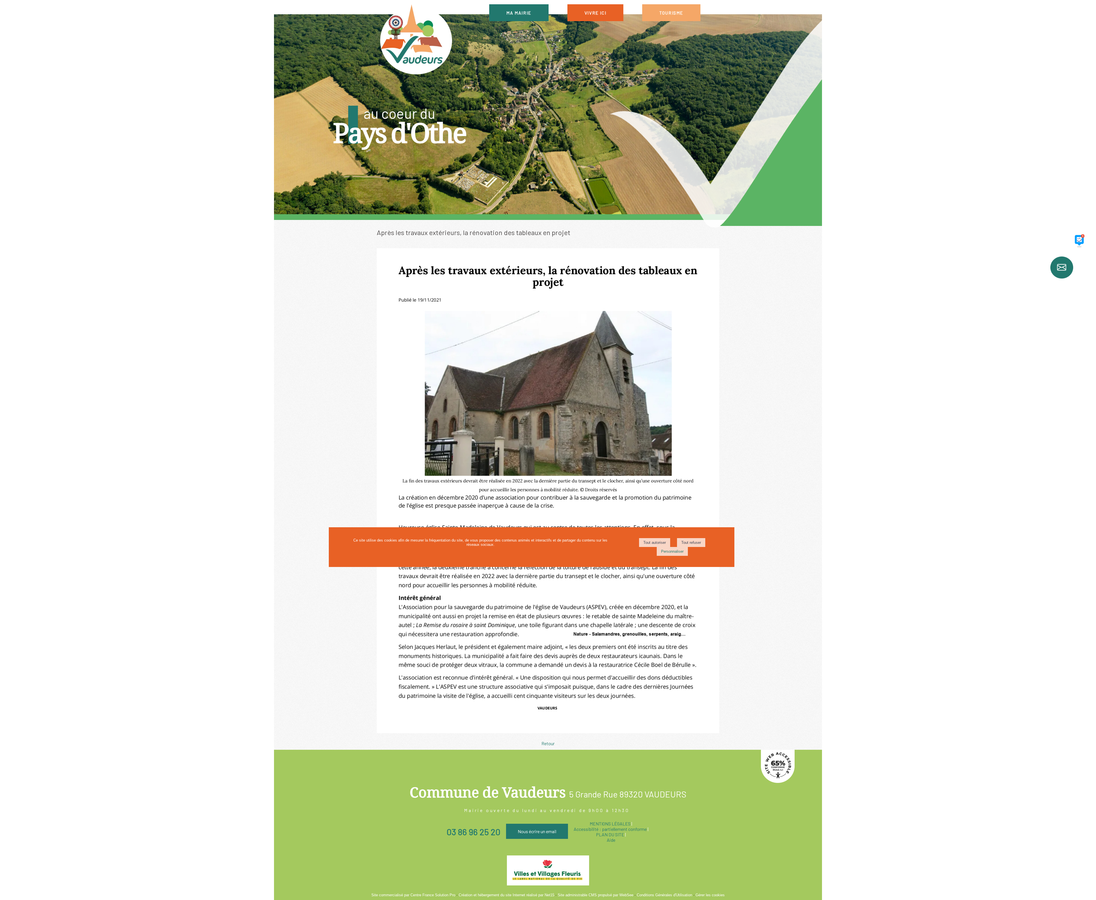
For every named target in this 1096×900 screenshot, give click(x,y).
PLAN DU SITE (610, 834)
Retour (548, 743)
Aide (611, 840)
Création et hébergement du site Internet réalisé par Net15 (506, 895)
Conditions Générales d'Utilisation (664, 895)
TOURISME (671, 12)
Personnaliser (672, 552)
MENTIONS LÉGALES (610, 823)
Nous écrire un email (537, 831)
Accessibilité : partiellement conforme (610, 829)
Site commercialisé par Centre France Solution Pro (413, 895)
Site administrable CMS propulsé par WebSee (595, 895)
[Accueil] (415, 40)
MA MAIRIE (518, 12)
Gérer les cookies (710, 895)
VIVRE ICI (595, 12)
